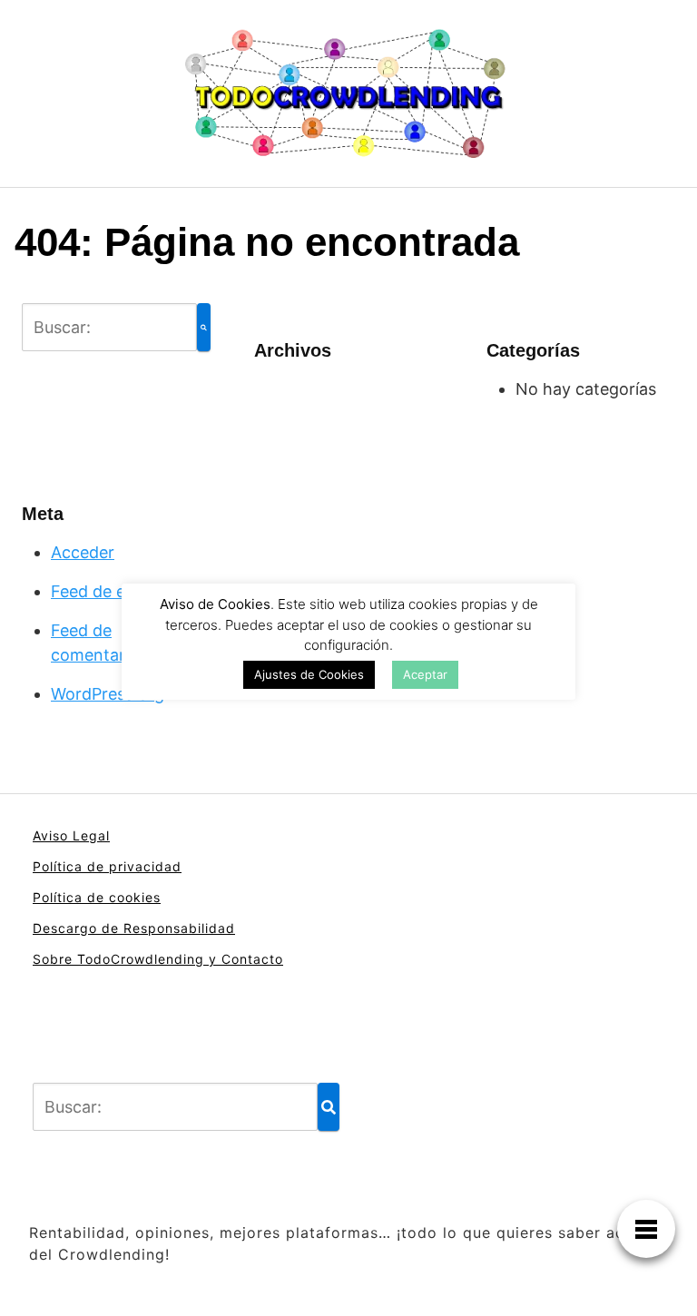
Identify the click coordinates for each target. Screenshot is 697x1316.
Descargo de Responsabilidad (134, 928)
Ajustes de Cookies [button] (309, 674)
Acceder (82, 552)
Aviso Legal (71, 835)
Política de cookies (97, 897)
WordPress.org (107, 693)
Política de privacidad (107, 866)
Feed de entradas (117, 591)
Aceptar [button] (425, 674)
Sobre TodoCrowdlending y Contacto (158, 959)
